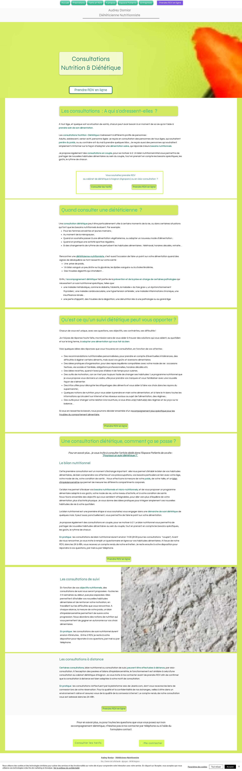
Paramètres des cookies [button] (197, 766)
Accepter (230, 766)
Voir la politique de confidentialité (66, 768)
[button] (79, 3)
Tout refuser (216, 766)
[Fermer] (238, 766)
